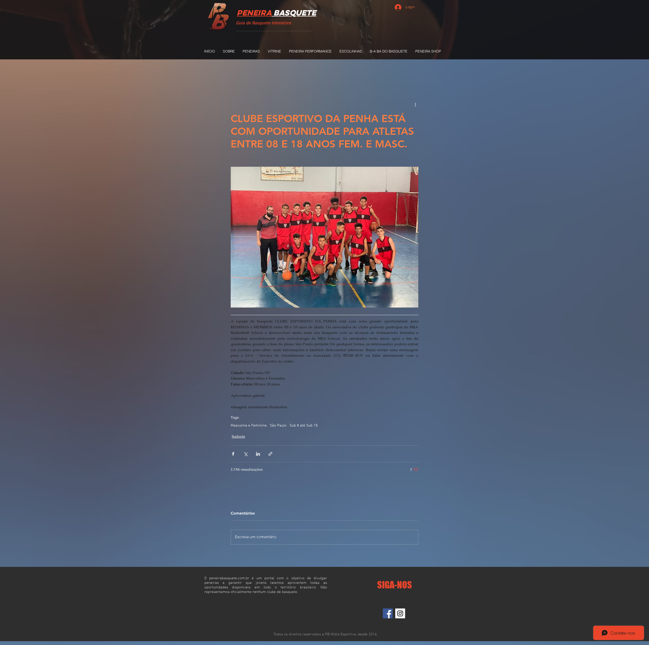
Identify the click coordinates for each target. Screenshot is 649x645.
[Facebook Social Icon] (388, 613)
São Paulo (278, 425)
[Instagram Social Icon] (400, 613)
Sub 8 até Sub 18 (304, 425)
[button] (251, 51)
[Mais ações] (415, 104)
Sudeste (238, 436)
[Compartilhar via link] (270, 453)
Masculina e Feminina (249, 425)
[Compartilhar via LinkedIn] (258, 453)
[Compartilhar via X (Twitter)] (245, 453)
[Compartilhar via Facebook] (233, 453)
